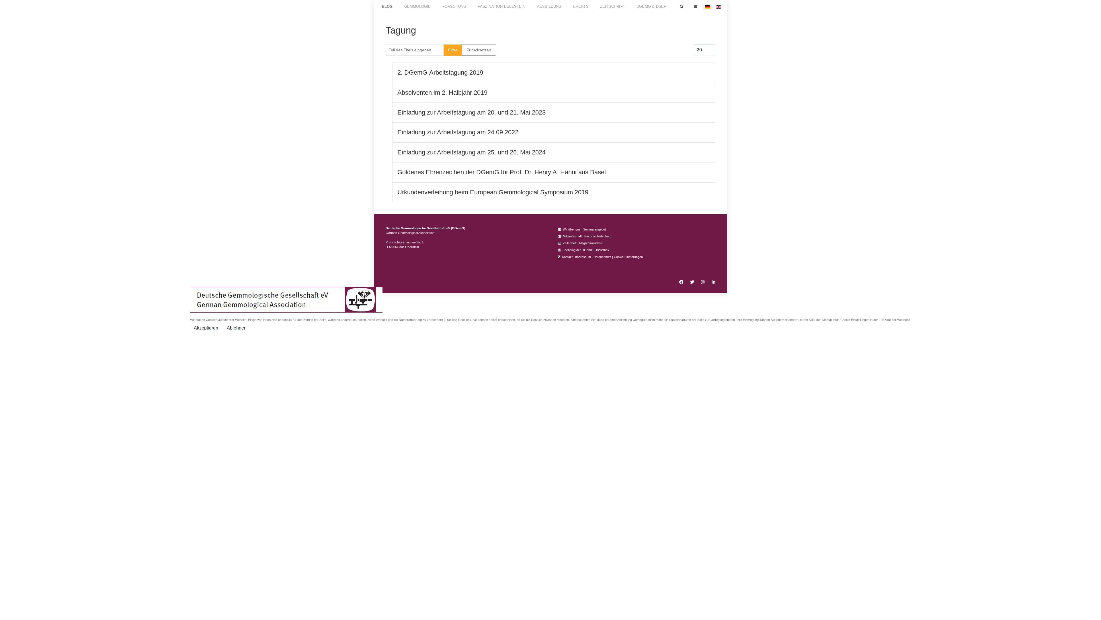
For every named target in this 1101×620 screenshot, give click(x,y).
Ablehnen (237, 328)
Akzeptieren (206, 328)
